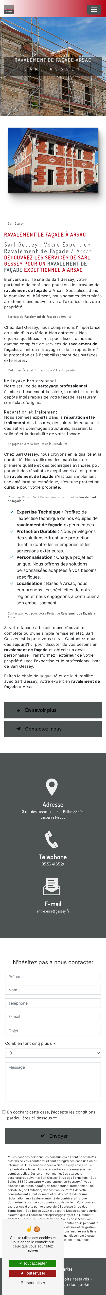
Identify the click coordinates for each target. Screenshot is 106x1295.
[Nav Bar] (94, 10)
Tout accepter (34, 1263)
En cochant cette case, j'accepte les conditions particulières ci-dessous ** (51, 1115)
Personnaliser (33, 1283)
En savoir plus (40, 710)
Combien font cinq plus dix (30, 1043)
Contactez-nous (43, 729)
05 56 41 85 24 (53, 864)
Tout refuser (34, 1273)
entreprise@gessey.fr (53, 911)
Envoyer (58, 1136)
